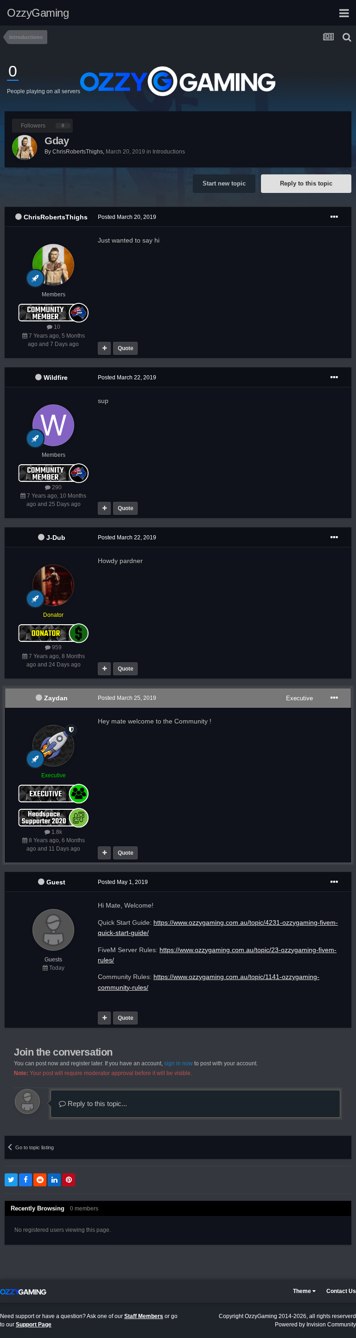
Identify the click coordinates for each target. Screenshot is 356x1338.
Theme (302, 1291)
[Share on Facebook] (25, 1179)
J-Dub (55, 537)
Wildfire (56, 377)
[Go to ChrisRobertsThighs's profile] (24, 147)
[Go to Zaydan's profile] (53, 746)
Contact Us (341, 1291)
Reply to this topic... (96, 1104)
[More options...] (334, 217)
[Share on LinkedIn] (54, 1179)
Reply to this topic (306, 183)
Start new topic (224, 183)
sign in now (178, 1063)
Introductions (169, 151)
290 (56, 487)
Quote (126, 348)
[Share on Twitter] (11, 1179)
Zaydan (56, 698)
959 (56, 647)
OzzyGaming (38, 12)
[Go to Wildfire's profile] (53, 425)
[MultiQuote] (104, 348)
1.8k (56, 832)
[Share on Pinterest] (68, 1179)
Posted (127, 217)
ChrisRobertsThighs (56, 217)
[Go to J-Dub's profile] (53, 585)
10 (56, 327)
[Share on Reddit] (39, 1179)
